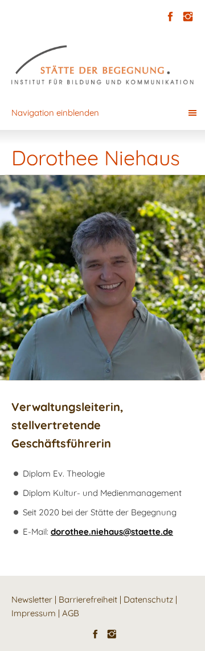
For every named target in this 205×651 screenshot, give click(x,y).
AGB (70, 613)
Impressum (33, 613)
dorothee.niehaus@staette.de (112, 531)
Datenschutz (148, 599)
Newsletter (31, 599)
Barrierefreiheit (88, 599)
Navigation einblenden (55, 112)
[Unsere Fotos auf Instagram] (188, 16)
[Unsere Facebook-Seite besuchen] (170, 16)
